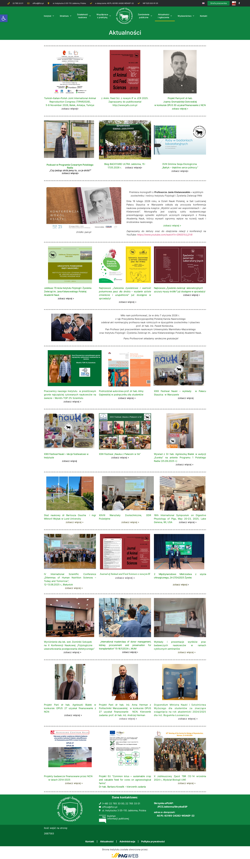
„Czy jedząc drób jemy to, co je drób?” (70, 170)
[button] (4, 18)
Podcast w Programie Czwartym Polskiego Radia (70, 166)
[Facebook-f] (239, 3)
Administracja (127, 841)
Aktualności (106, 841)
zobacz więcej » (172, 225)
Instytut (47, 16)
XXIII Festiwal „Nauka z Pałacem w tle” (120, 454)
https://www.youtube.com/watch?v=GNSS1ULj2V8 (164, 234)
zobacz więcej (69, 173)
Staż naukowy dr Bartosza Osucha (66, 515)
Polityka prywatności (153, 841)
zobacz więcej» (70, 108)
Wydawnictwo (184, 16)
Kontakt (89, 841)
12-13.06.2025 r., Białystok (58, 584)
